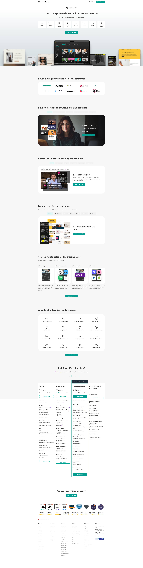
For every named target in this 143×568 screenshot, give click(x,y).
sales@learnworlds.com (99, 533)
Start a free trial (100, 1)
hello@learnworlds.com (99, 530)
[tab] (49, 112)
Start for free (46, 396)
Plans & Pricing (92, 1)
